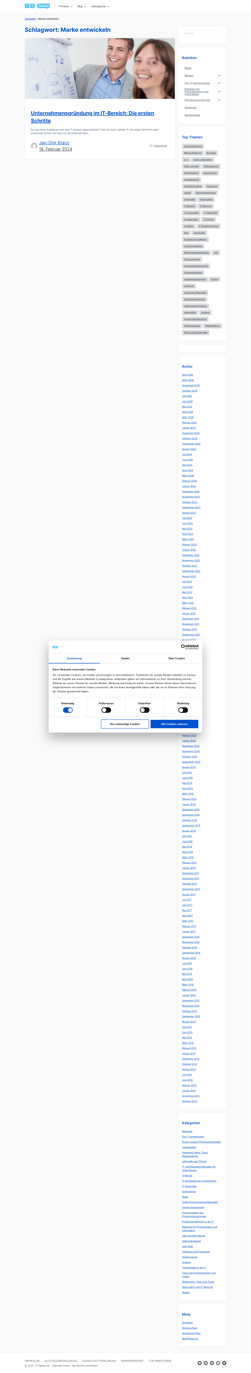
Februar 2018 (189, 862)
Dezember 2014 (190, 1058)
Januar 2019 (189, 804)
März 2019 (188, 793)
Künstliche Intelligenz (195, 239)
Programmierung (193, 272)
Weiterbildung (212, 325)
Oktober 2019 (189, 756)
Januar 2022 (189, 613)
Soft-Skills (187, 1246)
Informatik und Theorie (194, 1161)
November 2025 (191, 385)
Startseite (30, 18)
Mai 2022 (187, 592)
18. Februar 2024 (55, 149)
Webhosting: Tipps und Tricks (198, 1281)
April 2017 (187, 915)
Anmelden (187, 1322)
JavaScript (199, 232)
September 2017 (191, 889)
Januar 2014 (189, 1090)
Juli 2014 (187, 1074)
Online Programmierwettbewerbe (200, 1202)
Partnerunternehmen (193, 1207)
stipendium (190, 312)
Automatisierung (193, 146)
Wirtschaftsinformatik (195, 332)
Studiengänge (189, 1257)
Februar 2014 (189, 1085)
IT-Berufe (187, 1175)
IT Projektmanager (209, 226)
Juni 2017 (187, 905)
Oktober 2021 (189, 629)
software (189, 285)
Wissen (186, 1292)
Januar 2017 (189, 931)
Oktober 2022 (189, 565)
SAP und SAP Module (193, 1235)
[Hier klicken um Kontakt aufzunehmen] (200, 1363)
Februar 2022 (189, 608)
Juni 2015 (187, 1032)
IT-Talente (208, 219)
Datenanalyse (211, 166)
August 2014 (189, 1069)
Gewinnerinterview (206, 192)
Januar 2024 (189, 486)
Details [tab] (125, 658)
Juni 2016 (187, 968)
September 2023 (191, 507)
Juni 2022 (187, 586)
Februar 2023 (189, 544)
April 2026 (187, 374)
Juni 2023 (187, 523)
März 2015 (188, 1042)
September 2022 (191, 571)
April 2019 (187, 788)
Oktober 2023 (189, 502)
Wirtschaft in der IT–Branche (197, 1287)
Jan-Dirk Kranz (54, 142)
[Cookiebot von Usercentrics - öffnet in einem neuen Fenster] (184, 647)
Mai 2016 (187, 973)
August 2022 (189, 576)
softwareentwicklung (195, 305)
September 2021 (191, 634)
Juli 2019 (187, 772)
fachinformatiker (193, 186)
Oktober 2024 (189, 438)
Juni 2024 (187, 459)
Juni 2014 (187, 1079)
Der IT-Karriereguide (193, 1136)
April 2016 (187, 979)
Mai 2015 (187, 1037)
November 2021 (190, 624)
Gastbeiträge (189, 1147)
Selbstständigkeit (191, 1241)
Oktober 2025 (189, 390)
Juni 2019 (187, 777)
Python (214, 279)
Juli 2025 (187, 396)
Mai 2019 (187, 783)
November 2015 (191, 1005)
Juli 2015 (187, 1026)
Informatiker (206, 199)
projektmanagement (195, 279)
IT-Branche (206, 206)
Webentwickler (192, 325)
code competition (202, 159)
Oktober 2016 (189, 947)
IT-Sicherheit (210, 212)
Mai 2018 (187, 846)
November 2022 (191, 560)
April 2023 (187, 533)
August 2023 (189, 512)
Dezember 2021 (190, 618)
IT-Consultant (191, 212)
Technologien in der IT (194, 1267)
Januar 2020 (189, 740)
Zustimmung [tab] (74, 658)
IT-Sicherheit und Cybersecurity (199, 1180)
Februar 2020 (189, 735)
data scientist (191, 166)
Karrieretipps (189, 1191)
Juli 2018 (187, 836)
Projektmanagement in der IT (197, 1221)
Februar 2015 (189, 1048)
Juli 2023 (187, 517)
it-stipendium (191, 219)
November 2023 (191, 496)
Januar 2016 (189, 995)
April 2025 (187, 411)
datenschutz (210, 172)
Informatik (189, 199)
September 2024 (191, 443)
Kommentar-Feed (191, 1333)
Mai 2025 (187, 406)
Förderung (212, 186)
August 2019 (189, 767)
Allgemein (187, 1131)
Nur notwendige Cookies (125, 723)
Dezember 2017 (190, 873)
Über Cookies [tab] (177, 658)
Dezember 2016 (190, 936)
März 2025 (188, 417)
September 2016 (191, 952)
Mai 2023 (187, 528)
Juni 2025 (187, 401)
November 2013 (191, 1095)
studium (205, 312)
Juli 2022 (187, 581)
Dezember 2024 (191, 433)
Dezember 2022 (190, 555)
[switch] (106, 710)
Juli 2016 (187, 963)
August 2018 (189, 830)
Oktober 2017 (189, 883)
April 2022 (187, 597)
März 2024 (188, 475)
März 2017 (187, 920)
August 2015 (189, 1021)
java (186, 232)
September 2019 (191, 761)
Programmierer (192, 259)
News (185, 1196)
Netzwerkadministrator (196, 252)
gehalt (187, 192)
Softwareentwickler (194, 299)
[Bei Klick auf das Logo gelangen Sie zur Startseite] (37, 6)
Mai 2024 (187, 464)
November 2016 (191, 942)
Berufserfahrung (193, 152)
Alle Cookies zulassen (174, 723)
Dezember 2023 (191, 491)
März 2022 (188, 602)
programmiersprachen (196, 265)
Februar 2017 (189, 926)
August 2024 (189, 449)
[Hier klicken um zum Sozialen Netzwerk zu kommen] (206, 1363)
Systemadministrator (195, 319)
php (216, 252)
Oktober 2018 (189, 820)
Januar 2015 (189, 1053)
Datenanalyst (191, 172)
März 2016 (188, 984)
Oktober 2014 (189, 1064)
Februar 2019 (189, 798)
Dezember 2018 (190, 809)
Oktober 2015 (189, 1011)
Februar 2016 (189, 989)
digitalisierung (191, 179)
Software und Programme (196, 1251)
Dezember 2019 (190, 745)
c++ (186, 159)
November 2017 (190, 878)
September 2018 (191, 825)
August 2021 (189, 639)
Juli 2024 (187, 454)
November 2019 (191, 751)
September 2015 (191, 1016)
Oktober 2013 (189, 1101)
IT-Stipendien (189, 1186)
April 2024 (187, 470)
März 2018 (188, 857)
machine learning (193, 246)
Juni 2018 (187, 841)
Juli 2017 (187, 899)
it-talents (189, 226)
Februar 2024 (189, 480)
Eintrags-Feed (189, 1327)
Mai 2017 (187, 910)
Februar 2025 (189, 422)
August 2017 (189, 894)
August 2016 (189, 958)
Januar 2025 (189, 427)
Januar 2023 (189, 549)
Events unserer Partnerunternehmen (201, 1141)
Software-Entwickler (195, 292)
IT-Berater (189, 206)
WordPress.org (190, 1338)
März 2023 (188, 539)
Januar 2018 (189, 867)
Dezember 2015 (190, 1000)
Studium (186, 1262)
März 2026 (188, 380)
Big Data (211, 152)
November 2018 (191, 814)
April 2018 (187, 852)
